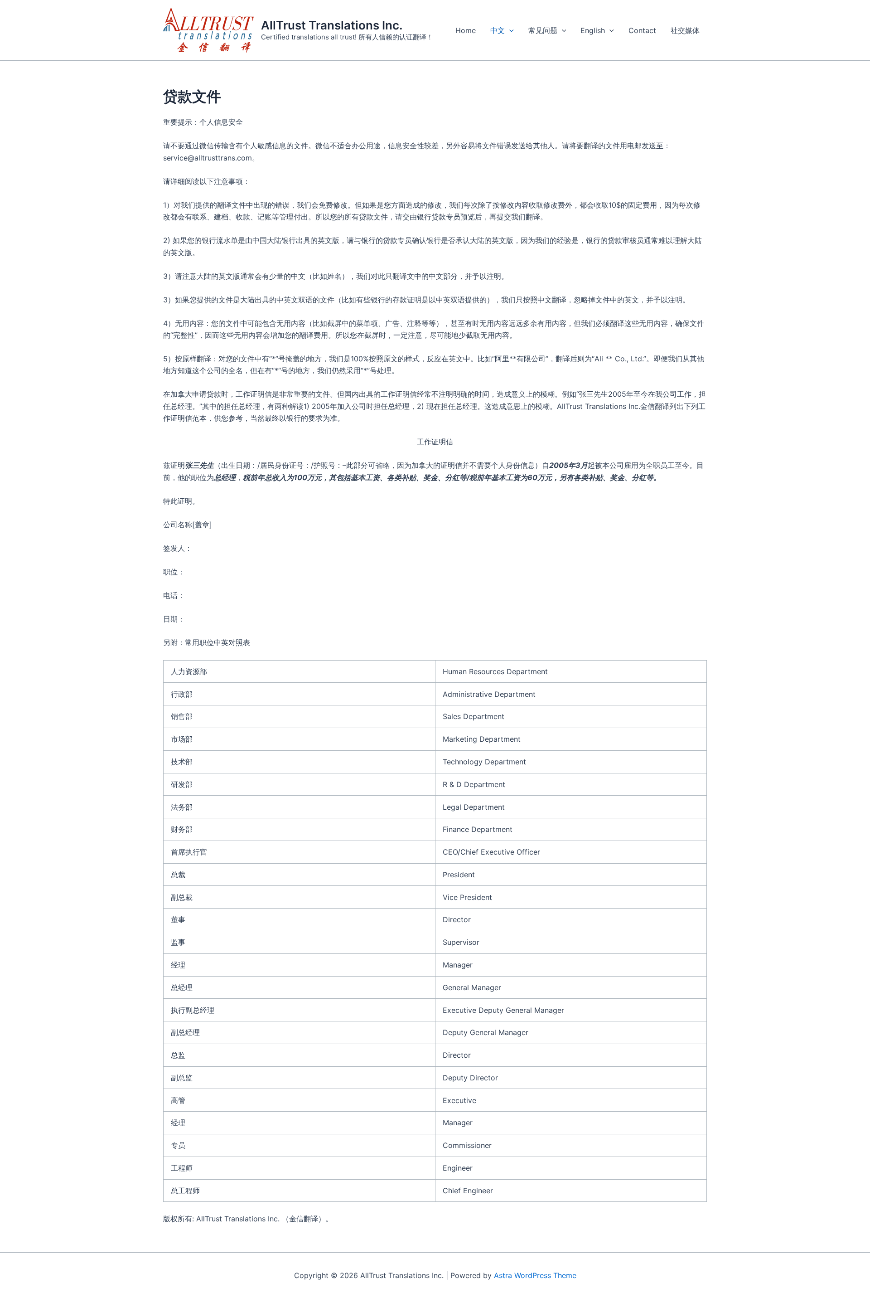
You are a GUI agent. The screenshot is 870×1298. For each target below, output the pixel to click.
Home (465, 30)
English (592, 30)
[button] (509, 30)
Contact (642, 30)
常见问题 (542, 30)
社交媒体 (685, 30)
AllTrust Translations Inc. (332, 25)
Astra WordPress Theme (535, 1275)
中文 (497, 30)
